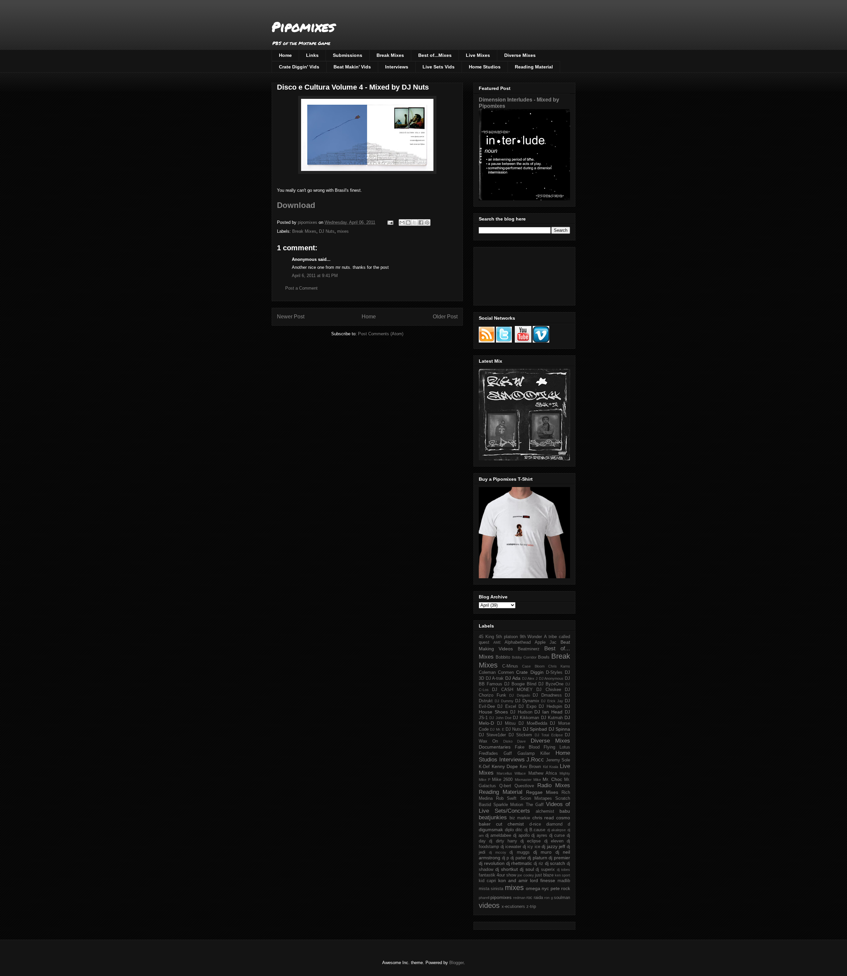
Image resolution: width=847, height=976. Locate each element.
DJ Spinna (559, 729)
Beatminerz (529, 649)
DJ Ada (512, 678)
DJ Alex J (530, 678)
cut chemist (510, 824)
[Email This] (402, 222)
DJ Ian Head (548, 711)
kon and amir (513, 880)
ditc (518, 830)
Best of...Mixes (435, 55)
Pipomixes (303, 26)
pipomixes (501, 897)
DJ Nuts (326, 231)
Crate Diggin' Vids (299, 66)
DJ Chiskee (548, 689)
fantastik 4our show (497, 875)
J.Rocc (535, 759)
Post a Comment (301, 288)
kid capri (487, 880)
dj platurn (537, 857)
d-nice (535, 824)
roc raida (534, 897)
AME (497, 642)
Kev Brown (530, 766)
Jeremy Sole (558, 760)
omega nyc (537, 888)
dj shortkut (506, 869)
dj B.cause (535, 830)
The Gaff (535, 804)
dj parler (518, 858)
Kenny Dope (505, 766)
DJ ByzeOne (550, 684)
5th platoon (507, 636)
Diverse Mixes (520, 55)
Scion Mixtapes (536, 798)
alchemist (545, 811)
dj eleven (553, 841)
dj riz (538, 863)
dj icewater (511, 846)
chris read (543, 817)
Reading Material (534, 66)
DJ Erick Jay (552, 701)
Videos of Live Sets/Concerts (524, 807)
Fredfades (488, 753)
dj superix (545, 869)
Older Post (445, 316)
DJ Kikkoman (526, 717)
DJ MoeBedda (532, 723)
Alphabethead (518, 642)
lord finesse (542, 880)
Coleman (487, 672)
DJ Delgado (519, 695)
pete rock (560, 888)
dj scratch (555, 863)
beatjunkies (493, 817)
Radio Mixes (553, 785)
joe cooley (525, 875)
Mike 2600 (502, 779)
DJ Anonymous (551, 678)
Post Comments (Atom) (380, 333)
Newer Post (290, 316)
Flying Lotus (557, 747)
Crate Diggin (529, 672)
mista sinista (491, 888)
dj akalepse (556, 830)
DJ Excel (506, 706)
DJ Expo (527, 706)
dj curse (557, 835)
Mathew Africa (542, 773)
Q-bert (505, 786)
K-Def (484, 766)
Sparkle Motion (508, 804)
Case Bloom (533, 666)
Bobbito (503, 657)
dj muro (542, 852)
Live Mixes (478, 55)
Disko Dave (514, 741)
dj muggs (519, 852)
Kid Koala (550, 767)
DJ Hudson (521, 712)
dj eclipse (530, 841)
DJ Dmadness (547, 695)
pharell (484, 898)
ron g (548, 898)
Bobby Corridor (524, 657)
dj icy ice (531, 846)
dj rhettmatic (519, 863)
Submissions (347, 55)
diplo (509, 830)
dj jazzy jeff (553, 846)
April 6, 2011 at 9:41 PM (315, 275)
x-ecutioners (513, 906)
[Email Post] (390, 222)
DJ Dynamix (527, 701)
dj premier (559, 857)
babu (564, 811)
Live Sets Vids (439, 66)
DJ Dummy (504, 701)
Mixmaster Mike (528, 780)
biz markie (520, 818)
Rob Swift (506, 798)
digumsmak (491, 829)
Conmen (506, 672)
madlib (563, 880)
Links (312, 55)
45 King (486, 636)
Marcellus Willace (511, 773)
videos (489, 905)
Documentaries (495, 747)
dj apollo (521, 835)
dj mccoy (497, 852)
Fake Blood (527, 747)
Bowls (544, 657)
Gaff (508, 753)
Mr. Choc (552, 779)
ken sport (562, 875)
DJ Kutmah (552, 717)
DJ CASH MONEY (512, 689)
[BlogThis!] (408, 222)
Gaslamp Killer (533, 753)
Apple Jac (546, 642)
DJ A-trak (495, 678)
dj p (505, 858)
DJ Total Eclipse (549, 735)
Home (285, 55)
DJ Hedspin (550, 706)
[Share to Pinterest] (427, 222)
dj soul (527, 869)
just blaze (544, 875)
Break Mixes (390, 55)
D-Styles (554, 672)
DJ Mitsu (506, 723)
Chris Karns (559, 666)
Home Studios (485, 66)
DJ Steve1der (492, 735)
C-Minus (510, 666)
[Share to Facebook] (421, 222)
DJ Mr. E (497, 729)
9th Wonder (531, 636)
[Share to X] (414, 222)
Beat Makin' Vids (352, 66)
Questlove (524, 786)
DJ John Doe (500, 718)
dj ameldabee (498, 835)
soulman (562, 897)
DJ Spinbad (535, 729)
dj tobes (563, 870)
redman (519, 898)
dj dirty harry (503, 841)
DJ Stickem (520, 735)
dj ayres (539, 835)
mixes (343, 231)
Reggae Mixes (542, 792)
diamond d (558, 824)
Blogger (456, 962)
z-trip (531, 906)
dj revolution (492, 863)
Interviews (396, 66)
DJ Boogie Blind (520, 684)
